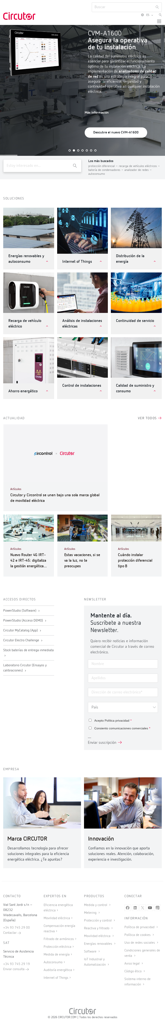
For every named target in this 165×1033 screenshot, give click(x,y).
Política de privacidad (139, 927)
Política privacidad (117, 720)
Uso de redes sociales (140, 943)
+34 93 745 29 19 (16, 964)
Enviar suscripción (102, 743)
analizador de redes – (138, 170)
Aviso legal (132, 963)
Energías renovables (98, 944)
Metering (90, 913)
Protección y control (98, 920)
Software (90, 951)
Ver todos (148, 418)
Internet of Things (56, 978)
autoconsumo (96, 173)
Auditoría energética (58, 970)
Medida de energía (57, 954)
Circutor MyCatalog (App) (21, 630)
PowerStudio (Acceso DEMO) (23, 620)
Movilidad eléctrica (57, 918)
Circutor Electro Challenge (21, 640)
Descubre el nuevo (116, 132)
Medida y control (96, 905)
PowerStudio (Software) (20, 610)
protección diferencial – (103, 166)
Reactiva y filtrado (97, 928)
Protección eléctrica (57, 947)
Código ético (133, 971)
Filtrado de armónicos (59, 939)
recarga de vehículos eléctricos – (139, 166)
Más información (97, 112)
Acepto (112, 720)
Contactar (10, 933)
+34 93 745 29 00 (16, 927)
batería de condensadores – (106, 170)
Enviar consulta (14, 969)
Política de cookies (137, 935)
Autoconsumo (53, 962)
